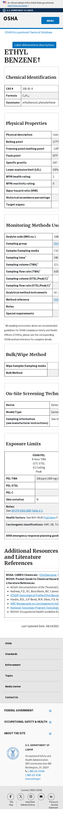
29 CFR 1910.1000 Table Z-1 (27, 510)
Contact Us (11, 697)
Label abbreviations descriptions (34, 45)
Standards (11, 654)
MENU (50, 20)
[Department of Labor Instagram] (30, 796)
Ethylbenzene (48, 575)
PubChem (49, 517)
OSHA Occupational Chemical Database (28, 32)
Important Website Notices (28, 803)
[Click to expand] (31, 4)
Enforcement (12, 664)
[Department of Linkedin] (51, 796)
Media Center (13, 686)
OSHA (10, 18)
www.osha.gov (32, 778)
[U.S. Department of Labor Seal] (13, 753)
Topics (9, 675)
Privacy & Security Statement (53, 804)
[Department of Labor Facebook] (10, 796)
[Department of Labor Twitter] (20, 796)
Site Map (11, 803)
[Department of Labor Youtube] (41, 796)
